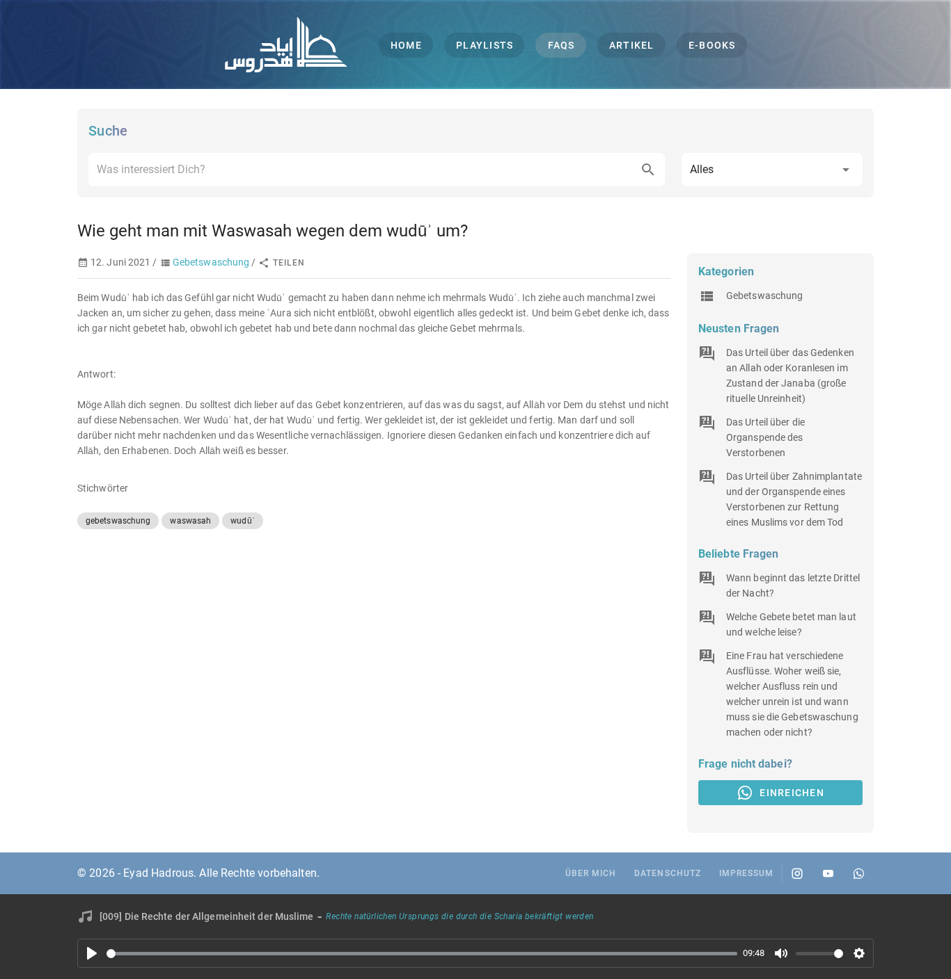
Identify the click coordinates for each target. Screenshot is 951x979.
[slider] (422, 953)
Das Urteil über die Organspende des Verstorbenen (765, 437)
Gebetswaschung (211, 262)
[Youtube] (828, 873)
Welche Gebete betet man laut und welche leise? (791, 624)
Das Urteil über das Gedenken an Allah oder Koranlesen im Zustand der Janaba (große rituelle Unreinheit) (790, 375)
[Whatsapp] (858, 873)
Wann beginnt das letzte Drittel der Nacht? (793, 585)
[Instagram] (797, 873)
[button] (772, 169)
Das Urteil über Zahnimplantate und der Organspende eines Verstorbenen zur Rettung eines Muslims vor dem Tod (794, 499)
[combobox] (376, 169)
